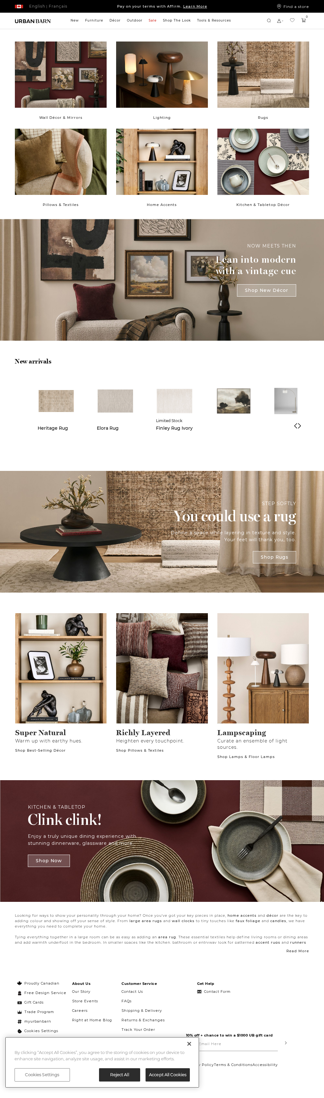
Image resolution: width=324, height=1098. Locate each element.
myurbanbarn (37, 1021)
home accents (242, 915)
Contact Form (217, 991)
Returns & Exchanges (143, 1020)
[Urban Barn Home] (33, 20)
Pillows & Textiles (61, 204)
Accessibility (265, 1065)
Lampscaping (241, 732)
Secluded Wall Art (231, 431)
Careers (80, 1010)
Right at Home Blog (92, 1020)
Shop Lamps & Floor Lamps (246, 756)
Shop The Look (177, 20)
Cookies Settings (41, 1031)
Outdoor (134, 20)
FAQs (127, 1001)
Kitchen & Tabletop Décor (263, 204)
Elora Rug (108, 428)
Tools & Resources (214, 20)
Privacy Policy (200, 1065)
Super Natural (40, 732)
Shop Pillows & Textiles (140, 750)
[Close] (189, 1044)
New (75, 20)
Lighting (162, 117)
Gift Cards (34, 1002)
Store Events (85, 1001)
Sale (153, 20)
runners (298, 942)
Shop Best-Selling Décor (40, 750)
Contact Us (132, 991)
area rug (167, 937)
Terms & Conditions (233, 1065)
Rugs (263, 117)
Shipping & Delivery (142, 1010)
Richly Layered (143, 732)
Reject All (119, 1074)
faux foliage (248, 921)
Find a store (296, 6)
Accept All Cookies (167, 1074)
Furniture (94, 20)
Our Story (81, 991)
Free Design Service (41, 993)
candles (278, 921)
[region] (102, 1062)
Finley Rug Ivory (174, 428)
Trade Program (39, 1012)
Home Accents (162, 204)
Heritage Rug (53, 428)
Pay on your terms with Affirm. (162, 6)
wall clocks (183, 921)
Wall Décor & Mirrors (61, 117)
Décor (115, 20)
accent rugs (268, 942)
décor (272, 915)
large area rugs (145, 921)
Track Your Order (138, 1029)
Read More (297, 951)
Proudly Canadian (41, 983)
